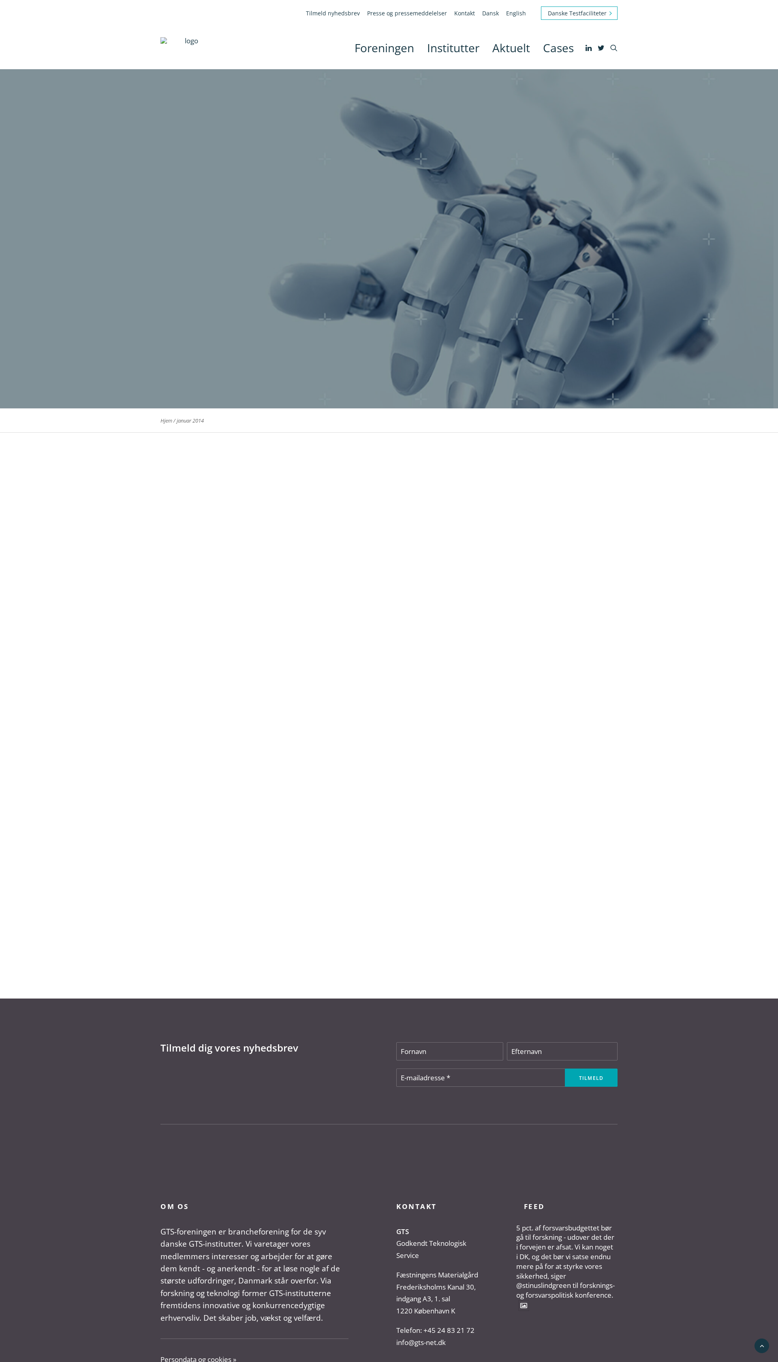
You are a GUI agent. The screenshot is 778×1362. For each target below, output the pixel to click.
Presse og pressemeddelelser (407, 13)
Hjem (166, 420)
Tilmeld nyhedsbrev (333, 13)
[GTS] (188, 47)
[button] (589, 47)
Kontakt (464, 13)
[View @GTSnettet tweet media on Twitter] (523, 1305)
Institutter (453, 47)
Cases (558, 47)
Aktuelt (511, 47)
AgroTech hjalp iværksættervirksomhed (233, 942)
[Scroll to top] (761, 1345)
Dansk (490, 13)
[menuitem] (334, 13)
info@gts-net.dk (421, 1342)
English (516, 13)
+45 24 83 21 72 (448, 1330)
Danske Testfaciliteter (577, 13)
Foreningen (384, 47)
